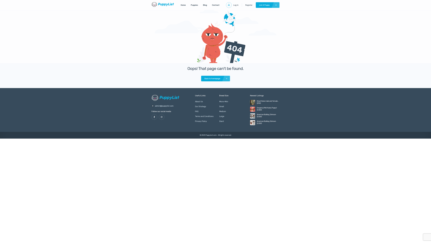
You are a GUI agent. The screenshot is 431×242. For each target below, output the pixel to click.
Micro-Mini (223, 101)
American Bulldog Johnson (266, 114)
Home (183, 5)
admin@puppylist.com (164, 106)
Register (248, 5)
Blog (205, 5)
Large (221, 116)
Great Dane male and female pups (267, 101)
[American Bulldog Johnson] (252, 115)
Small (221, 106)
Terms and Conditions (204, 116)
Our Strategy (200, 106)
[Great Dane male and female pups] (252, 102)
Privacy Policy (201, 121)
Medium (222, 111)
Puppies (194, 5)
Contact (215, 5)
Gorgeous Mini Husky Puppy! (267, 108)
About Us (199, 101)
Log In (236, 5)
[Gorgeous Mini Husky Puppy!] (252, 109)
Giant (221, 121)
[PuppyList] (163, 5)
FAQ (196, 111)
